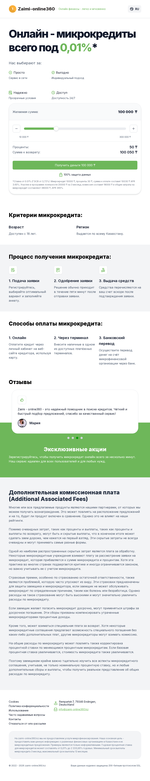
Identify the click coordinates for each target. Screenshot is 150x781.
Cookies (14, 701)
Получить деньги (75, 165)
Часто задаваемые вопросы (27, 714)
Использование (19, 710)
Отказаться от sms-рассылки (27, 723)
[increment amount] (133, 128)
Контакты (15, 719)
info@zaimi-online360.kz (74, 709)
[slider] (56, 128)
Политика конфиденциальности (29, 706)
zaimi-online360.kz (35, 765)
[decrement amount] (16, 128)
